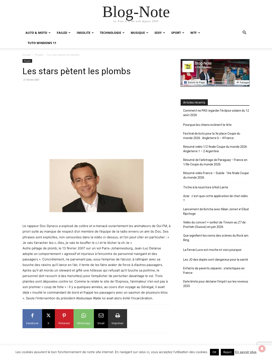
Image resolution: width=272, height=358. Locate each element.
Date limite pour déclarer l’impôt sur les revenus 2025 (215, 284)
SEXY (158, 33)
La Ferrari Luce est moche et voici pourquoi (212, 249)
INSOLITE (83, 33)
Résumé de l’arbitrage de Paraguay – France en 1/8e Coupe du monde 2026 (215, 162)
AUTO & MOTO (36, 33)
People (39, 55)
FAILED (62, 33)
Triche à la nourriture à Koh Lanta (205, 187)
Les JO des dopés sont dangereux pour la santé (215, 259)
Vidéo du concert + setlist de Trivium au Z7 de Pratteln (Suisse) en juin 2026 (214, 225)
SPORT (176, 33)
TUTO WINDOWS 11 (42, 43)
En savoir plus (245, 352)
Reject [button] (227, 352)
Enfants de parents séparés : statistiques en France (214, 270)
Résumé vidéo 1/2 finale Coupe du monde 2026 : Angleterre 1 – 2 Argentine (215, 149)
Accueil (27, 55)
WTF (193, 33)
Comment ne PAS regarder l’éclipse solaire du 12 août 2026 (216, 113)
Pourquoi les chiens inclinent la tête (207, 124)
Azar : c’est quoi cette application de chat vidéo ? (215, 198)
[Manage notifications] (262, 348)
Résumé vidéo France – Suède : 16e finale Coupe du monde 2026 (216, 175)
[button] (244, 33)
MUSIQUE (138, 33)
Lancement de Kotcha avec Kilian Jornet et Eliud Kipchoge (216, 211)
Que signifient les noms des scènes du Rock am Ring (215, 238)
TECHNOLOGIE (110, 33)
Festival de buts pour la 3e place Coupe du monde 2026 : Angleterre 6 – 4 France (211, 136)
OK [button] (214, 352)
